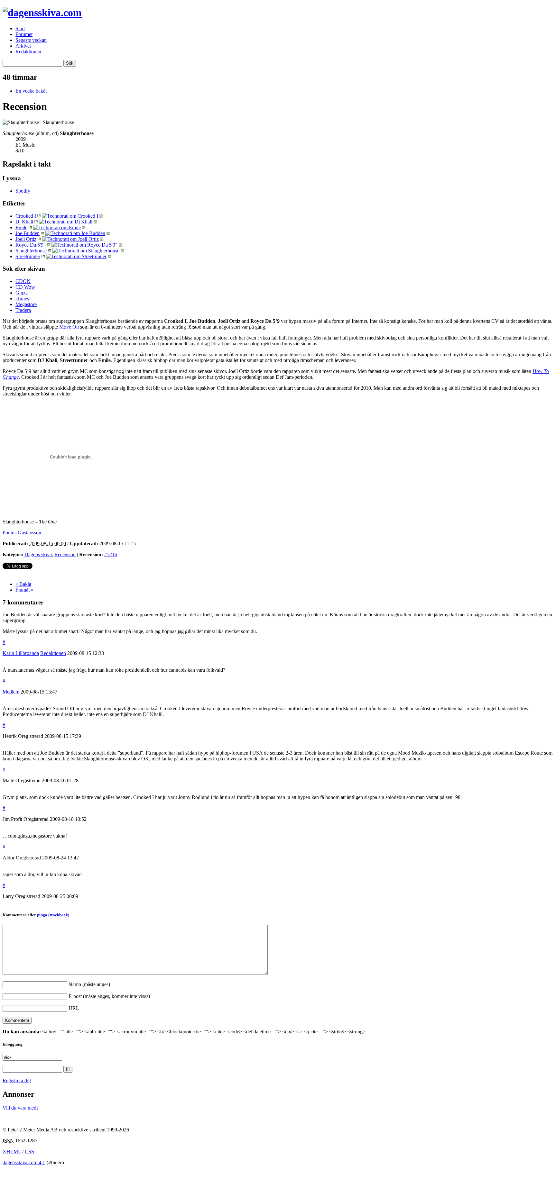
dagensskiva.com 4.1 (24, 1162)
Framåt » (24, 590)
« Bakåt (23, 584)
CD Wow (25, 287)
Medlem (11, 691)
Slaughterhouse (31, 250)
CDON (23, 281)
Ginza (21, 292)
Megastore (26, 304)
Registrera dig (17, 1080)
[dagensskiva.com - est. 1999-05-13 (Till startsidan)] (42, 12)
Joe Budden (27, 233)
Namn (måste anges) (89, 984)
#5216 (110, 554)
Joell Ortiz (25, 239)
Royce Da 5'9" (30, 245)
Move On (69, 327)
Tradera (23, 310)
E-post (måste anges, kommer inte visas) (109, 996)
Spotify (22, 191)
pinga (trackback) (53, 914)
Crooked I (25, 216)
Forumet (23, 34)
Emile (21, 227)
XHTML (12, 1151)
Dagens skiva (38, 554)
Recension (65, 554)
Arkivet (23, 46)
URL (74, 1008)
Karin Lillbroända (21, 653)
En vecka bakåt (31, 91)
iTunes (22, 298)
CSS (29, 1151)
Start (20, 28)
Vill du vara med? (21, 1108)
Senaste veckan (31, 40)
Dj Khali (24, 221)
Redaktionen (28, 51)
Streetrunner (27, 256)
